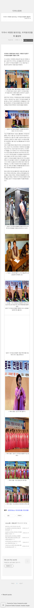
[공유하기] (11, 515)
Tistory (15, 603)
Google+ (28, 605)
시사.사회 (7, 523)
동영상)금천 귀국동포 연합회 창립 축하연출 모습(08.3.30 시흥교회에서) (12, 537)
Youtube (23, 605)
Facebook (17, 605)
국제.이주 (14, 523)
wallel (25, 603)
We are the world (10, 560)
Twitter (13, 605)
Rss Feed (6, 605)
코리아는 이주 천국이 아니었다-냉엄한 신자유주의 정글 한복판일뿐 (13, 528)
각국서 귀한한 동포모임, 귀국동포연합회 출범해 (16, 16)
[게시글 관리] (13, 515)
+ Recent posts (6, 594)
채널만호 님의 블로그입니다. (12, 562)
